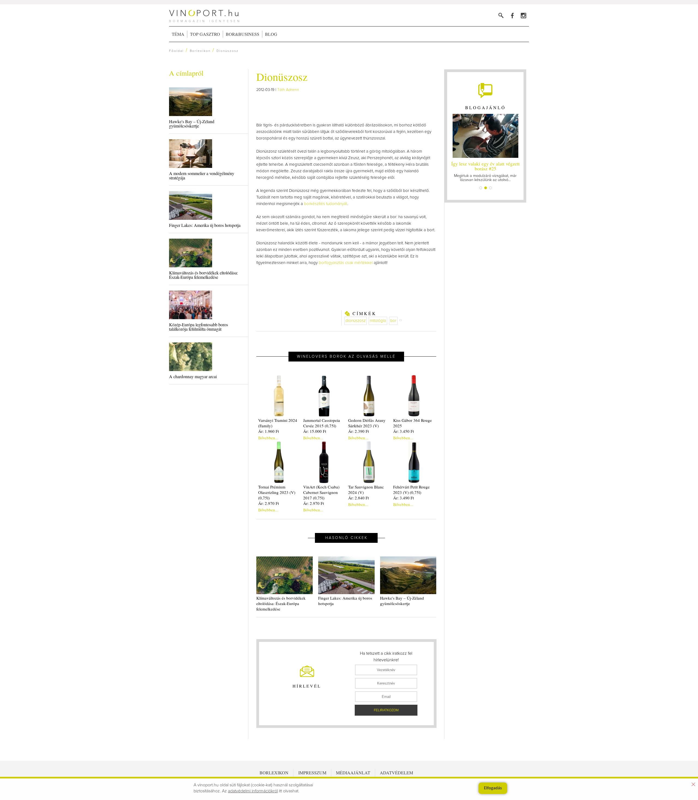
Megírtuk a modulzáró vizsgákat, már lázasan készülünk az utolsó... (485, 171)
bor (393, 321)
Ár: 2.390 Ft (358, 431)
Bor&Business (242, 34)
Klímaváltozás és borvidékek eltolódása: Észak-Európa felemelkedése (203, 275)
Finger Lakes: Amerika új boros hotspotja (204, 225)
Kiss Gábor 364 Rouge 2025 (412, 422)
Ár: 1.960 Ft (268, 431)
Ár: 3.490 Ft (403, 497)
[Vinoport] (523, 15)
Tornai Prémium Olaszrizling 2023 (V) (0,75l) (276, 492)
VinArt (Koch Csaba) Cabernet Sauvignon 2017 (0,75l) (321, 492)
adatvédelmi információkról (253, 791)
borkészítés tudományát (325, 204)
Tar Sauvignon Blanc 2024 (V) (366, 489)
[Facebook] (512, 15)
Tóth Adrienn (288, 90)
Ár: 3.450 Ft (403, 431)
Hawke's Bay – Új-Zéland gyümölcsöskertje (191, 123)
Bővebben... (268, 437)
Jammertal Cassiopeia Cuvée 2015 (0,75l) (321, 422)
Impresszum (312, 772)
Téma (178, 34)
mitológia (378, 321)
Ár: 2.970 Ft (268, 503)
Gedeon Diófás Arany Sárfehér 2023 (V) (367, 422)
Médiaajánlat (353, 772)
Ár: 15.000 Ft (314, 431)
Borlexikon (200, 51)
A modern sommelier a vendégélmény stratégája (201, 175)
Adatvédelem (396, 772)
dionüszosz (355, 321)
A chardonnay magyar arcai (193, 376)
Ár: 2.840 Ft (358, 497)
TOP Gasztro (205, 34)
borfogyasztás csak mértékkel (346, 263)
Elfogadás (493, 788)
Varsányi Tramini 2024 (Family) (277, 422)
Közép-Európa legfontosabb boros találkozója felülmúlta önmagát (198, 327)
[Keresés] (501, 15)
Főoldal (176, 51)
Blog (271, 34)
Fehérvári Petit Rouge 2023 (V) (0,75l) (411, 489)
